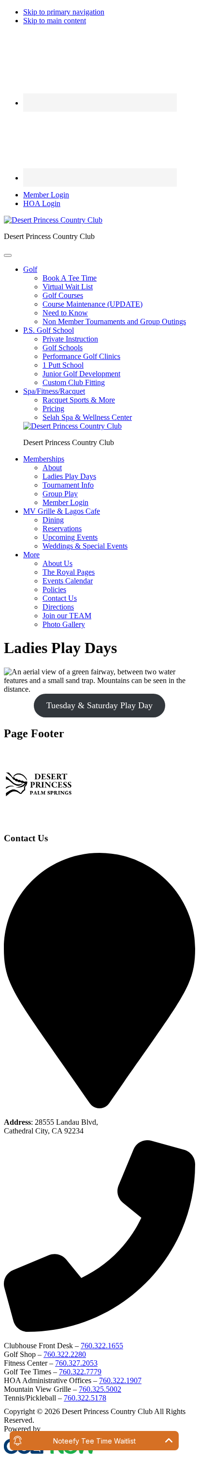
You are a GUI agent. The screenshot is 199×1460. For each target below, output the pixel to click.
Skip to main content (54, 20)
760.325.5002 (100, 1389)
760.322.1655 (102, 1345)
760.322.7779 (80, 1372)
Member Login (46, 195)
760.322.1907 (120, 1380)
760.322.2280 (64, 1354)
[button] (30, 269)
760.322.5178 (85, 1398)
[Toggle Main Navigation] (8, 255)
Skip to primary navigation (63, 12)
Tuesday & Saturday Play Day (99, 705)
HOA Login (41, 203)
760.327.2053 (76, 1363)
